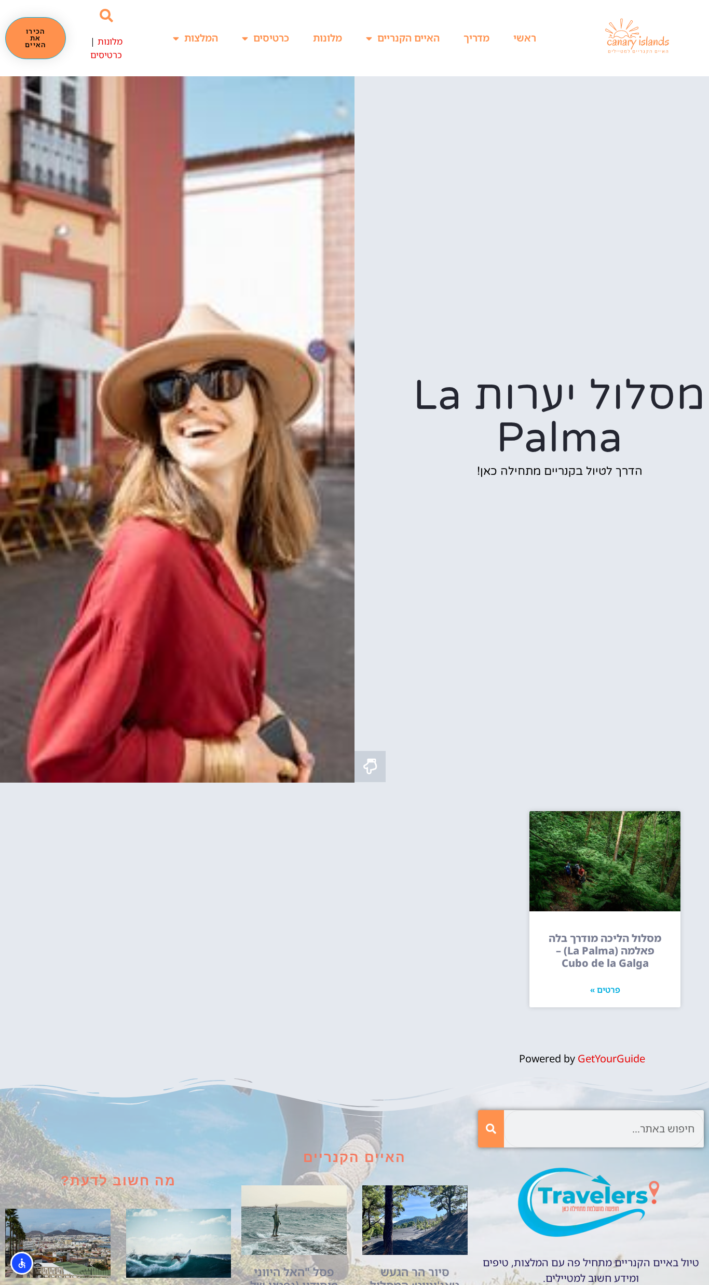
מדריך (476, 38)
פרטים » (605, 989)
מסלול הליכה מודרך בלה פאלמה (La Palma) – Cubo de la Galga (605, 950)
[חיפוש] (491, 1128)
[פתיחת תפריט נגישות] (21, 1263)
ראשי (524, 38)
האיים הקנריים (408, 38)
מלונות (327, 38)
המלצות (201, 38)
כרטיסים (271, 38)
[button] (106, 15)
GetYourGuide (611, 1058)
